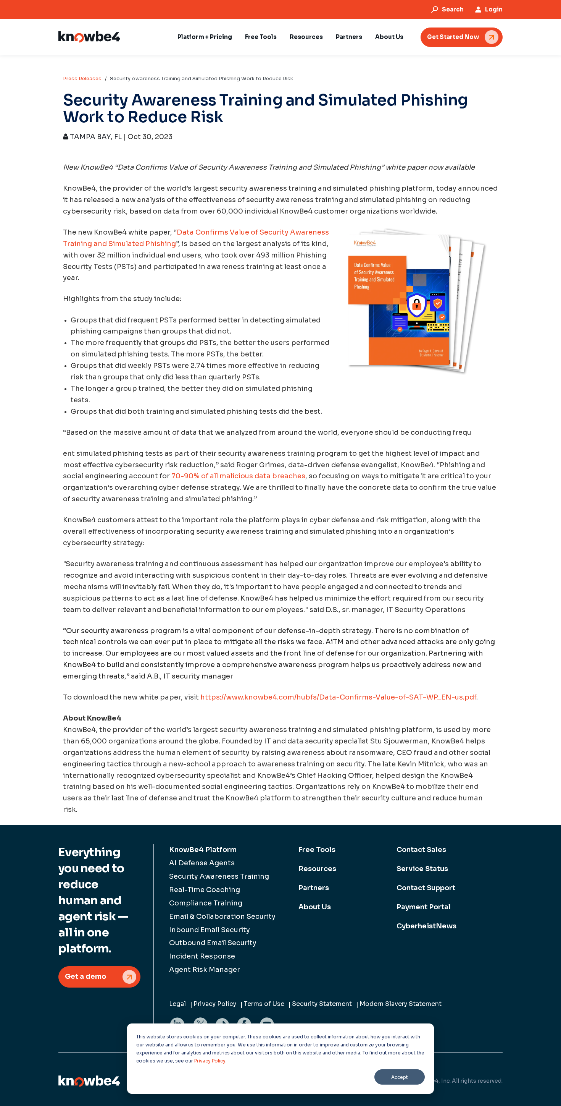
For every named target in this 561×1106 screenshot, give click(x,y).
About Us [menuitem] (314, 907)
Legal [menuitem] (177, 1004)
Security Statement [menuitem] (322, 1004)
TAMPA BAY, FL (95, 137)
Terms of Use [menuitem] (264, 1004)
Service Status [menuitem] (422, 869)
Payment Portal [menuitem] (424, 907)
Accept (399, 1077)
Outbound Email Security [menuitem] (212, 943)
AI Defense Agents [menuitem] (202, 863)
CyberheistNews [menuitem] (426, 926)
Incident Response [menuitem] (202, 956)
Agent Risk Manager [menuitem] (204, 969)
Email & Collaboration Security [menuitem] (222, 916)
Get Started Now (453, 36)
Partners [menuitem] (313, 888)
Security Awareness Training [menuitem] (219, 876)
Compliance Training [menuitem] (205, 903)
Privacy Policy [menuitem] (214, 1004)
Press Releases (82, 78)
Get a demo (85, 976)
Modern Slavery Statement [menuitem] (400, 1004)
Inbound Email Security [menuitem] (209, 930)
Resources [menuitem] (317, 869)
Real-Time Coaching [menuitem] (204, 890)
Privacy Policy (210, 1061)
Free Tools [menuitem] (316, 849)
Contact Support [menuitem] (426, 888)
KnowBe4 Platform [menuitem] (203, 849)
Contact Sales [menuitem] (421, 849)
